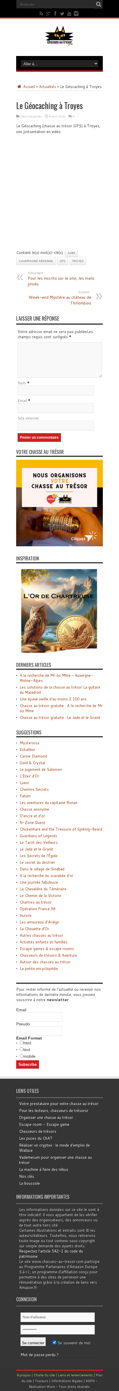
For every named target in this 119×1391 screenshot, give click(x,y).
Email (22, 400)
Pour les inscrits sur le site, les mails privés (61, 279)
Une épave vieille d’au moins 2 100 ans (53, 699)
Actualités (47, 86)
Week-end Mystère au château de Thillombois (60, 298)
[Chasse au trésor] (59, 41)
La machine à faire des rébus (43, 1169)
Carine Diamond (33, 756)
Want (51, 1386)
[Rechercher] (98, 4)
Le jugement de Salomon (41, 769)
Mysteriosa (29, 742)
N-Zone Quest (32, 822)
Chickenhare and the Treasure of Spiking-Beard (61, 829)
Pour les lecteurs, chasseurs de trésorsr (53, 1110)
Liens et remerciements (75, 1375)
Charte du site (44, 1375)
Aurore (25, 915)
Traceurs (41, 1381)
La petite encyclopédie (39, 968)
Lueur (24, 782)
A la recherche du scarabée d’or (46, 875)
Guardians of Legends (38, 835)
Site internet (28, 418)
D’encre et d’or (32, 815)
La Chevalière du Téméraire (43, 888)
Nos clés (26, 1176)
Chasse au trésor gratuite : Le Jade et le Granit (60, 717)
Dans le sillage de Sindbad (42, 869)
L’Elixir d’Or (29, 776)
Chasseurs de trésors (37, 1131)
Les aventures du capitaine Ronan (48, 802)
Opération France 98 (37, 908)
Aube (71, 253)
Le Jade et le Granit (36, 849)
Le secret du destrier (37, 862)
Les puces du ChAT (36, 1138)
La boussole (29, 1183)
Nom (22, 383)
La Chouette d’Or (34, 928)
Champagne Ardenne (36, 261)
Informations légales (67, 1381)
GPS (63, 261)
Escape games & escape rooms (47, 948)
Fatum (25, 796)
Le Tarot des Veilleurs (39, 842)
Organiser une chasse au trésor (46, 1117)
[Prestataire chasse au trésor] (59, 544)
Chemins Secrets (34, 789)
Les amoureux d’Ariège (39, 922)
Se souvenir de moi (73, 1342)
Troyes (78, 261)
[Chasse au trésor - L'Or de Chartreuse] (59, 651)
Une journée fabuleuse (39, 882)
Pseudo (23, 1024)
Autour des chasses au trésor (45, 961)
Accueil (28, 86)
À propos (24, 1375)
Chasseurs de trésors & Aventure (48, 955)
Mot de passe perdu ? (40, 1354)
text (26, 1049)
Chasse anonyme (34, 809)
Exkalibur (27, 749)
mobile (29, 1056)
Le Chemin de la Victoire (40, 895)
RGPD (90, 1381)
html (27, 1043)
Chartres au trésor (36, 902)
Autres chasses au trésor (41, 935)
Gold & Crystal (32, 762)
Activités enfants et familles (44, 942)
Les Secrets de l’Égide (38, 855)
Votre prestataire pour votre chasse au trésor (58, 1103)
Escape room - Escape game (44, 1124)
